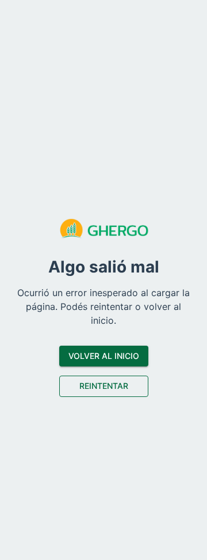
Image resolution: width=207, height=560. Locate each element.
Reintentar (103, 386)
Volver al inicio (103, 356)
